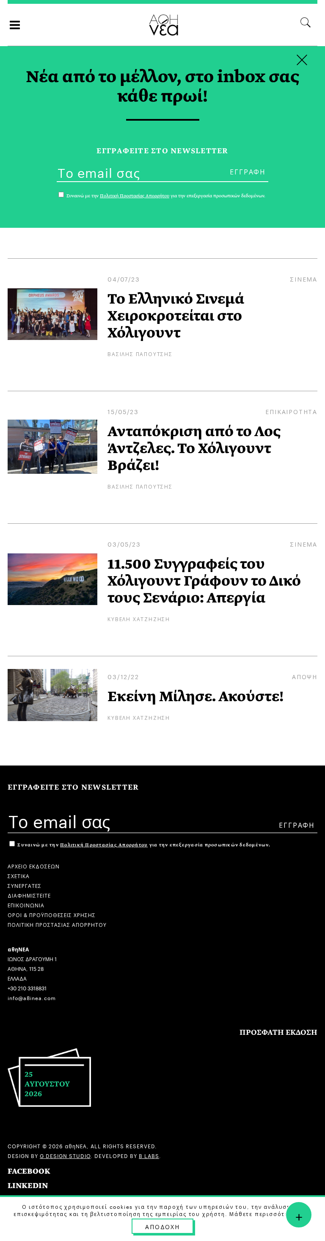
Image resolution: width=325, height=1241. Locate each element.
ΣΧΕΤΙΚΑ (19, 875)
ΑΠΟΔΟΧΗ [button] (162, 1226)
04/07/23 (123, 278)
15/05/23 (122, 411)
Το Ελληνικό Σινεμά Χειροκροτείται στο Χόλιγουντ (175, 316)
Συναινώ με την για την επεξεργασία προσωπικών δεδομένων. (143, 845)
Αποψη (304, 676)
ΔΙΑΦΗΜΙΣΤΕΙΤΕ (29, 895)
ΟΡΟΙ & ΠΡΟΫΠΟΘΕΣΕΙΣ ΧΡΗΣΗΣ (52, 914)
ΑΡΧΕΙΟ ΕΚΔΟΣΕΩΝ (34, 866)
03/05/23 (123, 543)
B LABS (149, 1155)
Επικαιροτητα (291, 411)
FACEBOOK (29, 1171)
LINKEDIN (28, 1185)
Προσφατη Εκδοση (278, 1032)
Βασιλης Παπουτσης (140, 353)
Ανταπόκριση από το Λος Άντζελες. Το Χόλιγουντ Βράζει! (194, 448)
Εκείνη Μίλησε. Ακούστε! (195, 696)
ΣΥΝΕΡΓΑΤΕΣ (24, 885)
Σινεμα (303, 278)
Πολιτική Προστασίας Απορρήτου (104, 845)
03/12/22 (123, 676)
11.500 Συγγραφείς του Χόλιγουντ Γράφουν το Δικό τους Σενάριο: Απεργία (204, 581)
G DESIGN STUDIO (65, 1155)
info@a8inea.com (32, 997)
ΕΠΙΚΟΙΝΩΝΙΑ (26, 905)
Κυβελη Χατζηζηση (138, 618)
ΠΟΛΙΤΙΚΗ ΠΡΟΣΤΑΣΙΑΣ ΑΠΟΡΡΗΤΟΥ (57, 924)
